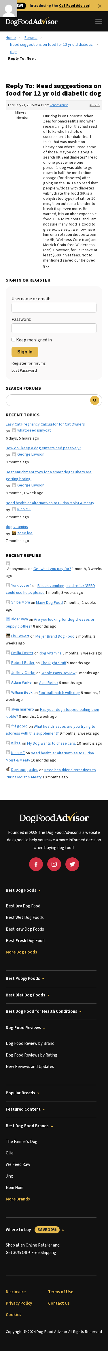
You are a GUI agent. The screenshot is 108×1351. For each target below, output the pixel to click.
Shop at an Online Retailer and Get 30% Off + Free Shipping (33, 1249)
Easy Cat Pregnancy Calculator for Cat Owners (45, 424)
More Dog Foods (21, 952)
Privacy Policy (19, 1303)
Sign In (25, 351)
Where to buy (31, 1230)
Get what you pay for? (52, 569)
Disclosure (16, 1292)
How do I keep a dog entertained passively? (43, 448)
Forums (30, 38)
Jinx (9, 1176)
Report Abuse (59, 105)
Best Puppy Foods (23, 979)
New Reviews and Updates (30, 1067)
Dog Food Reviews (23, 1028)
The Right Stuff (53, 663)
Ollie (10, 1153)
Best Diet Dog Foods (25, 995)
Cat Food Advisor (74, 5)
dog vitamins (17, 527)
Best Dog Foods (21, 890)
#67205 (95, 105)
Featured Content (23, 1109)
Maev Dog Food (49, 603)
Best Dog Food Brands (27, 1126)
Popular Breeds (20, 1093)
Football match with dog (59, 693)
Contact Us (59, 1303)
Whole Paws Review (58, 673)
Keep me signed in (34, 340)
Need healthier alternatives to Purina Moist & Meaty (50, 503)
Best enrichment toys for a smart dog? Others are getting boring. (49, 475)
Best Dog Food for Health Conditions (41, 1011)
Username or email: (31, 299)
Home (11, 38)
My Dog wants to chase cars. (51, 743)
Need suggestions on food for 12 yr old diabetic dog (51, 48)
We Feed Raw (18, 1165)
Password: (21, 319)
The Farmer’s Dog (21, 1142)
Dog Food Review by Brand (30, 1044)
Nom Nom (14, 1188)
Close (100, 6)
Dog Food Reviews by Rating (31, 1055)
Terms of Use (60, 1292)
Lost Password (24, 370)
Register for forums (29, 363)
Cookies (13, 1315)
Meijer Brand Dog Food (55, 636)
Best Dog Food (23, 906)
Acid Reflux (48, 683)
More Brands (18, 1199)
